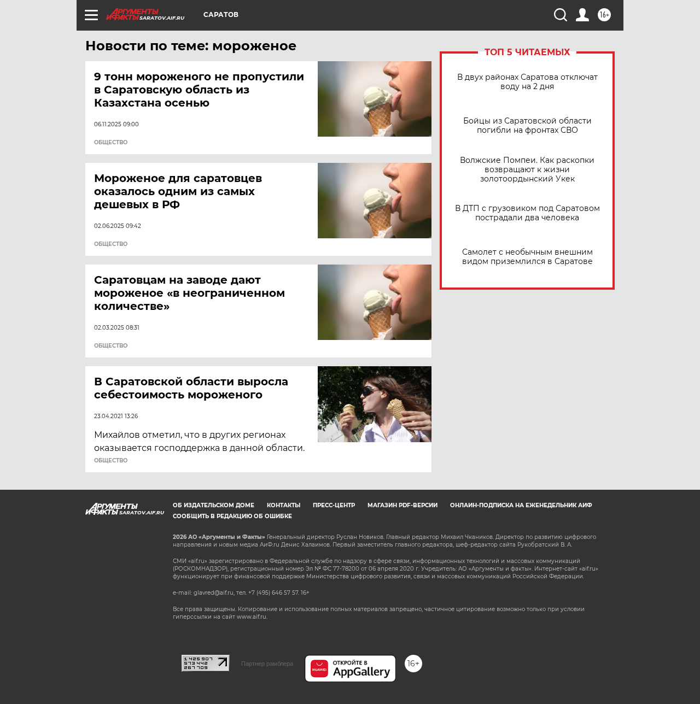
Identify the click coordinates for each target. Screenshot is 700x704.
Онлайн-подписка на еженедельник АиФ (521, 505)
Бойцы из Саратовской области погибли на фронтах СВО (527, 125)
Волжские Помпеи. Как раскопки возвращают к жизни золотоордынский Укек (527, 170)
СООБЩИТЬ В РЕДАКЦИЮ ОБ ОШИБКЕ (232, 516)
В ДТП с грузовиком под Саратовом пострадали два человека (527, 213)
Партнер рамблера (267, 663)
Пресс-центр (334, 505)
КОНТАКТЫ (283, 505)
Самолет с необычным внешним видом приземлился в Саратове (527, 257)
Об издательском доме (213, 505)
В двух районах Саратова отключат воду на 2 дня (527, 82)
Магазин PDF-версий (403, 505)
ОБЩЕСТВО (110, 142)
